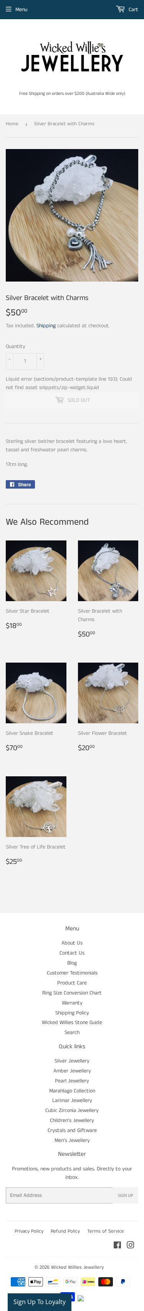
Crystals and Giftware (72, 1130)
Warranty (72, 1003)
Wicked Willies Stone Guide (72, 1022)
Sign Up (125, 1195)
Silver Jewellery (72, 1061)
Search (72, 1032)
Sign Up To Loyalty (39, 1302)
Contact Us (72, 953)
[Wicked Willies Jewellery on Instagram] (130, 1246)
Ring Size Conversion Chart (72, 993)
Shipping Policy (72, 1013)
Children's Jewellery (72, 1120)
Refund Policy (65, 1231)
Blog (72, 963)
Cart (132, 9)
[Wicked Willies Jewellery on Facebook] (117, 1246)
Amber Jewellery (72, 1071)
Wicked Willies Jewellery (77, 1267)
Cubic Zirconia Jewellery (72, 1110)
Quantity (15, 346)
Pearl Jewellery (72, 1081)
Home (12, 124)
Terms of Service (105, 1231)
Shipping (46, 326)
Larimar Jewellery (72, 1100)
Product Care (72, 983)
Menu (21, 9)
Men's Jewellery (72, 1140)
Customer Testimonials (72, 973)
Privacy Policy (29, 1231)
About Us (72, 943)
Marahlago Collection (72, 1091)
